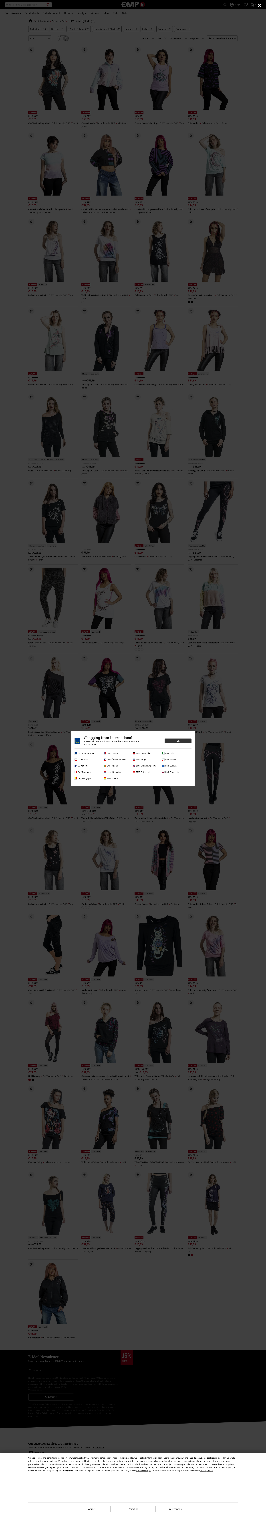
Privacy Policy (206, 1470)
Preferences (175, 1509)
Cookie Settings (143, 1470)
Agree (91, 1509)
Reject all (133, 1509)
